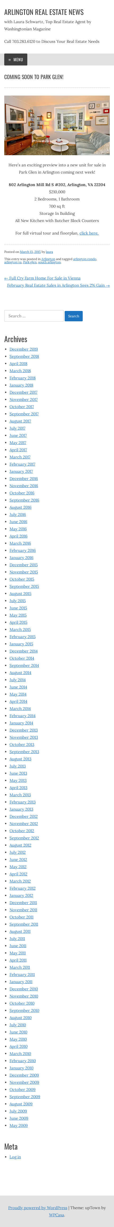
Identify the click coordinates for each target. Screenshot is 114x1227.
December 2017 (23, 392)
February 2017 (22, 464)
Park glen (30, 262)
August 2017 (20, 421)
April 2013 (18, 787)
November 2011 (23, 909)
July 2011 (17, 938)
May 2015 (18, 615)
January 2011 (21, 981)
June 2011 (18, 945)
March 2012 (20, 881)
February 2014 (23, 715)
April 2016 (19, 536)
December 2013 (24, 730)
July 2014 (18, 679)
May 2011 (18, 952)
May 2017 (18, 442)
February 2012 (23, 888)
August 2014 (20, 672)
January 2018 (21, 385)
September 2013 (24, 751)
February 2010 (23, 1060)
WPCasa (56, 1214)
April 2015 (18, 622)
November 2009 (24, 1082)
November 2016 (24, 485)
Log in (15, 1156)
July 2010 (18, 1024)
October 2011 (21, 917)
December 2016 (24, 478)
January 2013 (21, 809)
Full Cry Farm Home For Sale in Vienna (42, 278)
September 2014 (24, 665)
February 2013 (23, 802)
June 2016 (18, 521)
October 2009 (23, 1089)
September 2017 (24, 413)
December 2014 (24, 651)
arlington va (12, 262)
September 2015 (24, 586)
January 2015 (21, 643)
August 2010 (21, 1017)
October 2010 (22, 1003)
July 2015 (18, 600)
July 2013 (18, 766)
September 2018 (24, 356)
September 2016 (24, 500)
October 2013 (22, 744)
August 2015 (20, 593)
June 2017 (18, 435)
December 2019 (24, 349)
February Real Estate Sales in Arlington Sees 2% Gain (58, 285)
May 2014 (18, 694)
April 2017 (18, 449)
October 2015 (22, 579)
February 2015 (23, 636)
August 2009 (21, 1103)
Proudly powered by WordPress (37, 1207)
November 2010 (24, 996)
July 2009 (18, 1111)
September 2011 (24, 924)
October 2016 (22, 492)
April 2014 (18, 701)
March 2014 (20, 708)
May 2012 (18, 866)
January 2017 (21, 471)
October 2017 (22, 406)
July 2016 (18, 514)
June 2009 (19, 1118)
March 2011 (20, 967)
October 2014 (22, 658)
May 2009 (19, 1125)
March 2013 (20, 794)
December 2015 (24, 564)
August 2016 (21, 507)
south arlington (49, 262)
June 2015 (18, 607)
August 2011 (20, 931)
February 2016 (23, 550)
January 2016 (21, 557)
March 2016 (20, 543)
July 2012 (18, 852)
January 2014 (21, 722)
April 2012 (18, 873)
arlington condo (84, 259)
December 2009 (24, 1075)
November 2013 (24, 737)
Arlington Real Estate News (44, 12)
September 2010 (24, 1010)
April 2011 (18, 960)
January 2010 (21, 1067)
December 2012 (24, 816)
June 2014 (18, 687)
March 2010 (20, 1053)
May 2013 (18, 780)
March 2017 (20, 456)
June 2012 (18, 859)
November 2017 (24, 399)
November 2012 (24, 823)
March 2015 (20, 629)
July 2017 (17, 428)
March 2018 (20, 370)
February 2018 (23, 377)
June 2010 (18, 1032)
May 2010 (18, 1039)
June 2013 (18, 773)
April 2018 (18, 363)
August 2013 (20, 758)
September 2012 (24, 837)
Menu (17, 59)
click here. (89, 233)
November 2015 (24, 571)
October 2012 (22, 830)
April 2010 (19, 1046)
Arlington (48, 259)
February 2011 (22, 974)
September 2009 (25, 1096)
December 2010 (24, 988)
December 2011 (23, 902)
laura (49, 252)
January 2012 (21, 895)
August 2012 (20, 845)
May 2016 (18, 528)
